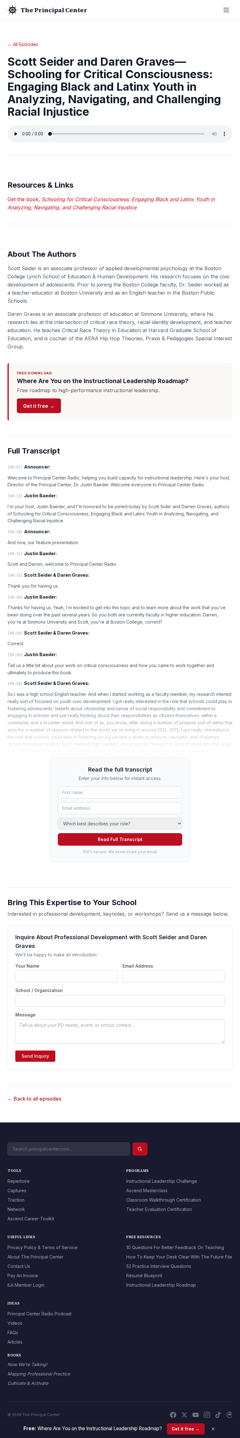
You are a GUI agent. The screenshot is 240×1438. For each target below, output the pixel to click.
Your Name (27, 966)
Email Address (137, 966)
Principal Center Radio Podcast (40, 1313)
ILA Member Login (26, 1285)
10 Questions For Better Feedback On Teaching (175, 1247)
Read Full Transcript (120, 839)
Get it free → (38, 406)
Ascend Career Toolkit (31, 1218)
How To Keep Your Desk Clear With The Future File (179, 1256)
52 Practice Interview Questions (158, 1266)
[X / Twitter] (184, 1415)
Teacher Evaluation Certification (159, 1209)
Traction (16, 1200)
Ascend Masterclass (147, 1190)
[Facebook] (173, 1415)
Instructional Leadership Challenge (161, 1181)
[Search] (140, 1149)
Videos (15, 1323)
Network (16, 1209)
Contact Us (19, 1266)
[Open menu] (226, 10)
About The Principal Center (35, 1256)
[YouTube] (195, 1415)
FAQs (13, 1332)
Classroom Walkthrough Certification (163, 1200)
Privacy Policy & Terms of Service (43, 1247)
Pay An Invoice (23, 1275)
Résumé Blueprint (144, 1275)
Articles (15, 1341)
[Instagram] (207, 1415)
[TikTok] (218, 1415)
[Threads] (229, 1415)
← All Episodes (23, 44)
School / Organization (39, 990)
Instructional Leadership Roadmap (161, 1285)
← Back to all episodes (34, 1099)
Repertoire (19, 1181)
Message (25, 1014)
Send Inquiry (35, 1056)
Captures (17, 1190)
